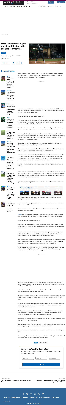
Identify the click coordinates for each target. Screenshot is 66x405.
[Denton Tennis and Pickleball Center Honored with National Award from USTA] (3, 105)
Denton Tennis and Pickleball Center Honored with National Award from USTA (11, 109)
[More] (21, 63)
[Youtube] (43, 394)
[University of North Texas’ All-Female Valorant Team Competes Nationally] (3, 119)
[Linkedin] (31, 394)
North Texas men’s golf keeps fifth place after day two (16, 381)
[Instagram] (27, 394)
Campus (8, 117)
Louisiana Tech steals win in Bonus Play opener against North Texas (51, 381)
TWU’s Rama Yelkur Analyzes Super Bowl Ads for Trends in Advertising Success (11, 82)
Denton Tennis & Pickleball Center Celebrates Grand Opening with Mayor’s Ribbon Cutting (11, 193)
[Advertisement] (33, 21)
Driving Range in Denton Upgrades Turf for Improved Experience (11, 135)
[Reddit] (35, 394)
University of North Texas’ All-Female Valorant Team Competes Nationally (11, 123)
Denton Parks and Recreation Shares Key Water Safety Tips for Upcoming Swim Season (10, 163)
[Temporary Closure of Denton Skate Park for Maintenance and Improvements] (3, 143)
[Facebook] (13, 63)
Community (9, 90)
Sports (6, 34)
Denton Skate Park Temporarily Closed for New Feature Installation (11, 96)
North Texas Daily (7, 55)
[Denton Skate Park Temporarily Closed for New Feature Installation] (3, 92)
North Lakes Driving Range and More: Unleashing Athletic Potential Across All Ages (11, 178)
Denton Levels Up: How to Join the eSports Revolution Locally (11, 207)
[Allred (19, 214)
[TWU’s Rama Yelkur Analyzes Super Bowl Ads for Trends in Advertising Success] (3, 78)
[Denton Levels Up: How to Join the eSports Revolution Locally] (3, 204)
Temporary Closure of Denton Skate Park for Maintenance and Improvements (11, 148)
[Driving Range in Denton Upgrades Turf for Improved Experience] (3, 132)
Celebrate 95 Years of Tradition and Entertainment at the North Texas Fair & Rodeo (46, 185)
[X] (17, 63)
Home (2, 34)
